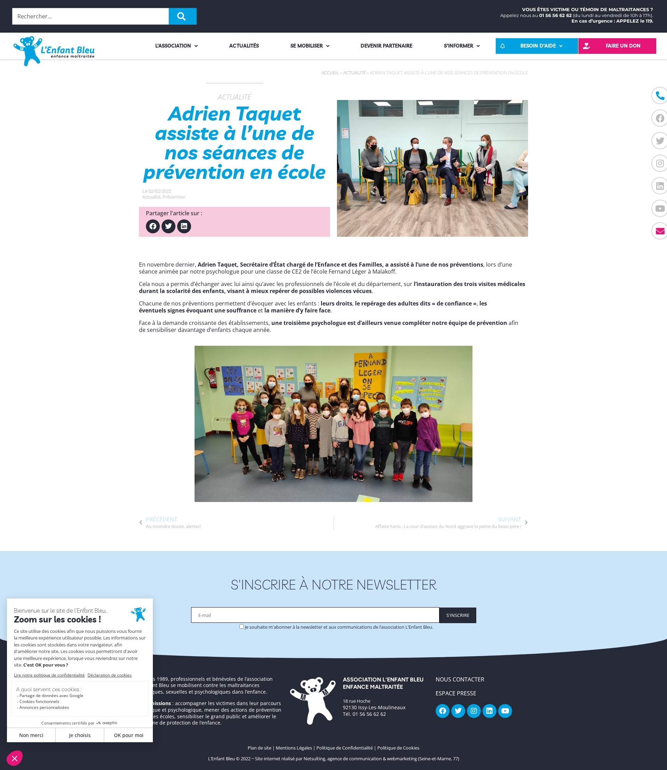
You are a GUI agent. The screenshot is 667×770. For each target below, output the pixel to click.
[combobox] (90, 16)
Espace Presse (456, 693)
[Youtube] (505, 711)
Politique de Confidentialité (344, 748)
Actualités (244, 46)
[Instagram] (474, 711)
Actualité (354, 72)
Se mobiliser (306, 46)
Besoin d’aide (538, 46)
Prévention (174, 197)
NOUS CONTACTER (460, 679)
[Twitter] (168, 226)
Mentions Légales (294, 748)
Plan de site (259, 748)
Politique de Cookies (398, 748)
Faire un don (623, 46)
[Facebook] (153, 226)
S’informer (458, 46)
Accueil (330, 72)
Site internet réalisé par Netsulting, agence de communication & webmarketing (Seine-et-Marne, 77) (357, 758)
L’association (173, 46)
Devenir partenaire (386, 46)
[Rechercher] (183, 16)
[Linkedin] (184, 226)
